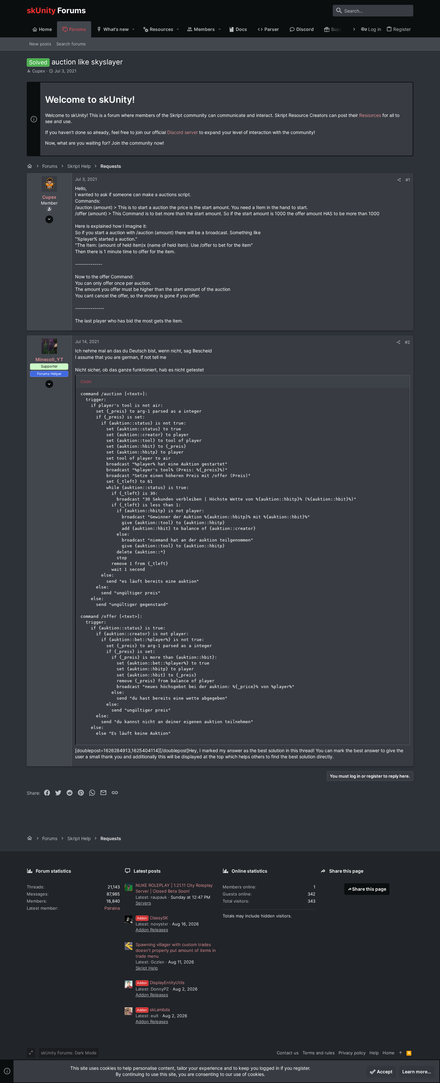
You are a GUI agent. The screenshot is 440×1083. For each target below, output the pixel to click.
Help (374, 1052)
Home (389, 1052)
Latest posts (147, 871)
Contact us (288, 1052)
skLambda (153, 1009)
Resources (370, 115)
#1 (408, 179)
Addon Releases (152, 929)
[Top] (401, 1053)
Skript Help (147, 968)
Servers (143, 903)
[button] (133, 29)
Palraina (112, 908)
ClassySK (152, 917)
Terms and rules (318, 1052)
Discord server (182, 132)
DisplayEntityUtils (161, 982)
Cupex (38, 70)
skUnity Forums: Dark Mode (69, 1052)
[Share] (399, 180)
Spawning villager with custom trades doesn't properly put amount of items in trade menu (176, 950)
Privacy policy (352, 1052)
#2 (407, 342)
